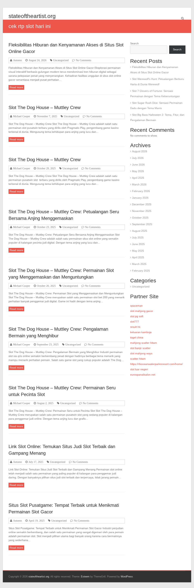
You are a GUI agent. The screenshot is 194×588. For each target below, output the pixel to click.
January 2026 (140, 197)
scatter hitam (138, 358)
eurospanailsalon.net (142, 374)
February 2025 (141, 270)
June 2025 (138, 244)
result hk (135, 326)
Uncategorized (61, 60)
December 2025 (141, 204)
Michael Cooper (21, 116)
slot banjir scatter (140, 348)
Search (134, 43)
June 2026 (138, 164)
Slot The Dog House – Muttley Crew (45, 107)
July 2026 (138, 157)
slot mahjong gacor (141, 310)
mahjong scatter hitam (143, 342)
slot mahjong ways (141, 353)
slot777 (134, 321)
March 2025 (139, 263)
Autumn (17, 60)
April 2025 (138, 257)
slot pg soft (136, 316)
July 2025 (138, 237)
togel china (136, 337)
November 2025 (141, 210)
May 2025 (138, 250)
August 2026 (139, 151)
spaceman (136, 305)
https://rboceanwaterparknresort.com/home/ (156, 363)
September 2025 (142, 224)
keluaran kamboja (141, 332)
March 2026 (139, 184)
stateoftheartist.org (32, 16)
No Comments (83, 60)
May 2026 (138, 171)
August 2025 (139, 230)
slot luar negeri (139, 369)
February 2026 (141, 191)
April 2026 (138, 177)
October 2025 (140, 217)
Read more (16, 87)
